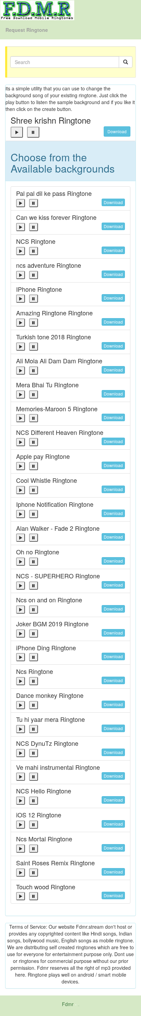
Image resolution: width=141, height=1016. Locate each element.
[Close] (17, 132)
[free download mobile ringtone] (37, 9)
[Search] (125, 62)
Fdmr (68, 1004)
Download (117, 131)
